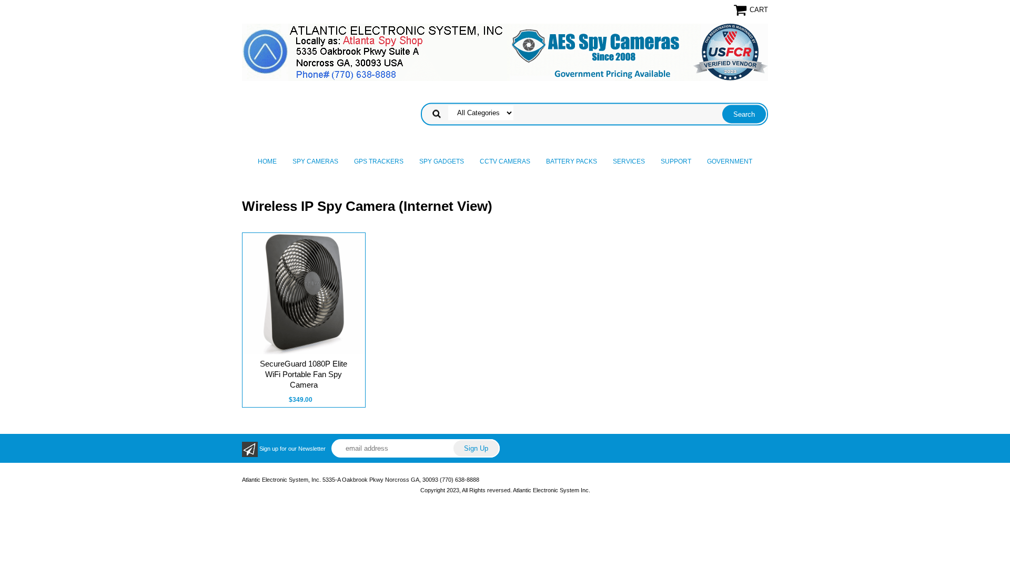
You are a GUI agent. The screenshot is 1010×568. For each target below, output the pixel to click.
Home (267, 161)
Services (629, 161)
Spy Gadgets (441, 161)
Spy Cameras (315, 161)
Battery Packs (571, 161)
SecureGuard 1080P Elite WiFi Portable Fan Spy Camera (303, 374)
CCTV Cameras (505, 161)
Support (676, 161)
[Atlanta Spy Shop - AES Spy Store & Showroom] (505, 52)
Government (729, 161)
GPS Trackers (378, 161)
